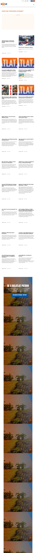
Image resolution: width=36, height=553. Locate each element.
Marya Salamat (21, 80)
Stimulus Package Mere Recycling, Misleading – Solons (26, 189)
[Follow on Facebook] (22, 1)
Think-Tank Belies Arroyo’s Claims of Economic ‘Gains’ (26, 120)
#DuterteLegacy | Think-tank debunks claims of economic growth (9, 44)
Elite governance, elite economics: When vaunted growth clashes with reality (9, 96)
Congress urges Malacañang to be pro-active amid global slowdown (26, 236)
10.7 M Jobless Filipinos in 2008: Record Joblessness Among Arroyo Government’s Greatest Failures (26, 213)
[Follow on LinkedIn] (25, 1)
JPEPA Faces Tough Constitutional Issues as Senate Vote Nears (26, 165)
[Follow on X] (24, 1)
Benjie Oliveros (4, 78)
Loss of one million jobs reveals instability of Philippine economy (9, 69)
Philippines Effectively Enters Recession (9, 236)
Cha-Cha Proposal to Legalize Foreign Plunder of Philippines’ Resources (9, 259)
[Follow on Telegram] (29, 1)
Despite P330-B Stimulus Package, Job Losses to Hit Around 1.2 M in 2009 (9, 189)
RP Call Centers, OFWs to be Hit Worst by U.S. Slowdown (9, 165)
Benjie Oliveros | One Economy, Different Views (9, 120)
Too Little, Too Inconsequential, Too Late (9, 213)
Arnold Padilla (3, 106)
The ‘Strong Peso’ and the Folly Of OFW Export (26, 143)
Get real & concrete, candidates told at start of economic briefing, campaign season (26, 69)
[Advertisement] (18, 22)
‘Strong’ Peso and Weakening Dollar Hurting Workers (9, 143)
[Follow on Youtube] (27, 1)
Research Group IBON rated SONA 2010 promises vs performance (26, 96)
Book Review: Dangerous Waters (26, 44)
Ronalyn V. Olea (4, 53)
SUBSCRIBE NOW (20, 295)
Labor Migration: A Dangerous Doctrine (26, 259)
